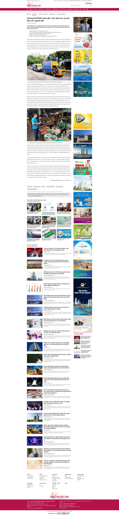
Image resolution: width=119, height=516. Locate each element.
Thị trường (54, 479)
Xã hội (53, 487)
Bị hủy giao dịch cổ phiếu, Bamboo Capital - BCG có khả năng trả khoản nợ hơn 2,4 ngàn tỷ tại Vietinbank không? (57, 427)
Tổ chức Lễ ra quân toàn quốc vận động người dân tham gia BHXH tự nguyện (48, 226)
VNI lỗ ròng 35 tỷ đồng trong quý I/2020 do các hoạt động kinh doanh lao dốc (33, 239)
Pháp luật (79, 479)
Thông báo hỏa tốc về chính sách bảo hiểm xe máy (33, 213)
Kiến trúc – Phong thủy (69, 478)
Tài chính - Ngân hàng (43, 14)
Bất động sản (48, 9)
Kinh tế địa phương (80, 475)
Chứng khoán (52, 14)
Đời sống (53, 486)
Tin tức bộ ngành (30, 478)
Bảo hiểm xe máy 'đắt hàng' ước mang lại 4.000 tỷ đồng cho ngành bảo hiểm (43, 36)
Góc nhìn (46, 347)
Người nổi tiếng (30, 484)
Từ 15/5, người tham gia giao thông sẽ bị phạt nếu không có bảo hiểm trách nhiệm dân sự (45, 32)
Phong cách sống (30, 486)
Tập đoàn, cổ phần (80, 478)
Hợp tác (53, 475)
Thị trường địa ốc (47, 265)
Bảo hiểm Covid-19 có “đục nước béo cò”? (63, 239)
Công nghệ (42, 486)
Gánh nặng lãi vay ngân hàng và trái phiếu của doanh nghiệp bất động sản (86, 351)
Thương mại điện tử (61, 14)
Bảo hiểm (34, 14)
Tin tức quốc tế (29, 477)
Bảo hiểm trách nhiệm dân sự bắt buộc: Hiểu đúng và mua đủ (40, 33)
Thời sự (31, 9)
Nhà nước (79, 477)
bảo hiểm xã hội (37, 186)
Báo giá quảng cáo (63, 508)
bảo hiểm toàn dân (50, 186)
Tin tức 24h (55, 0)
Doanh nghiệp (55, 9)
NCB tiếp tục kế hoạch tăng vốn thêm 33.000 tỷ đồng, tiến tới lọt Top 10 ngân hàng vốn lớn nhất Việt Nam (57, 450)
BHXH (44, 186)
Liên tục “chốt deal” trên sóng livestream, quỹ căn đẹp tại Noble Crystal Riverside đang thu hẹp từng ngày (57, 462)
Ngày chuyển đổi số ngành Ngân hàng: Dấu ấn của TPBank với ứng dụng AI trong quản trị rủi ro (57, 438)
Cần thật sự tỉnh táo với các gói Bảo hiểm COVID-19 (49, 239)
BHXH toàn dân (60, 186)
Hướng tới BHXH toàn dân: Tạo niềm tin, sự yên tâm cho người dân (51, 193)
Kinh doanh (40, 9)
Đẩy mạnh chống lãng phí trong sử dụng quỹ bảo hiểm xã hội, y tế (64, 226)
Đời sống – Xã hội (78, 9)
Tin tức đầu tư (60, 0)
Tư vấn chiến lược (48, 287)
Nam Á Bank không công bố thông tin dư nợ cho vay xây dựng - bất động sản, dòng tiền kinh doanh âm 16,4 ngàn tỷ (57, 391)
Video (84, 9)
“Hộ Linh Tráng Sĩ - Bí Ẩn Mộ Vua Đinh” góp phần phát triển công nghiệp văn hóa (86, 337)
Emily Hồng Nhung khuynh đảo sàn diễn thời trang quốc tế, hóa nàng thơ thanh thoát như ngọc (56, 379)
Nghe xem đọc (47, 251)
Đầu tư (35, 9)
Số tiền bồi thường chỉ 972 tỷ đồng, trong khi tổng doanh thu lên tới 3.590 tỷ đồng (34, 226)
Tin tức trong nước (48, 322)
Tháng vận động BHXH (32, 189)
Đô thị (66, 475)
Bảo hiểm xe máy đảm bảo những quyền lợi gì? (37, 34)
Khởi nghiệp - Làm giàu (56, 478)
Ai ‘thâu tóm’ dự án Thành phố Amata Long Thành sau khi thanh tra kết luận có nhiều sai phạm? (56, 262)
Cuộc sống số (69, 9)
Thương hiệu (46, 430)
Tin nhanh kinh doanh (66, 0)
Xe (40, 484)
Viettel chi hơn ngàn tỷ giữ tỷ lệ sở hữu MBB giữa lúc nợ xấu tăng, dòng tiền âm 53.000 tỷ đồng (56, 344)
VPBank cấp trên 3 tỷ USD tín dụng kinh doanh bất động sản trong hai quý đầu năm (86, 346)
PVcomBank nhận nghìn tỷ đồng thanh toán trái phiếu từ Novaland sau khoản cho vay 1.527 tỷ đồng (57, 297)
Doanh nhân (62, 9)
